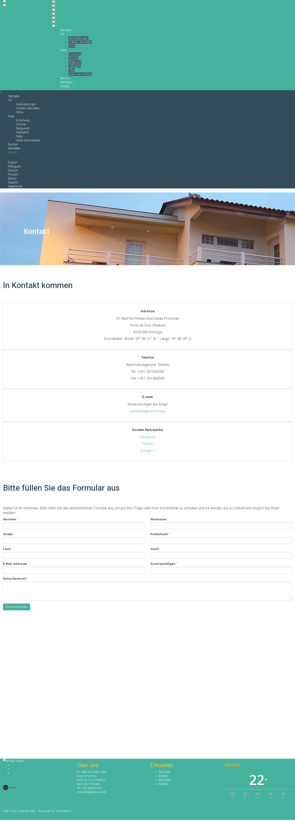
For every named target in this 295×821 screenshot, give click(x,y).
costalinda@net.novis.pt (147, 411)
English (12, 162)
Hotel (63, 50)
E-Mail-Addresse (16, 563)
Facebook (147, 437)
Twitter (147, 444)
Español (13, 182)
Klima (71, 46)
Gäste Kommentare (80, 74)
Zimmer (73, 58)
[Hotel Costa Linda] (24, 2)
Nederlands (15, 186)
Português (14, 166)
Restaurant (74, 62)
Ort (62, 34)
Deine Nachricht (15, 578)
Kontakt (64, 86)
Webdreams (63, 811)
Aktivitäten (66, 82)
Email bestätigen (164, 563)
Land (7, 549)
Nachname (159, 519)
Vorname (10, 519)
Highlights (74, 66)
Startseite (65, 30)
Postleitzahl (160, 534)
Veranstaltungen (78, 38)
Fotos (71, 70)
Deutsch (13, 170)
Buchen (65, 78)
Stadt (155, 549)
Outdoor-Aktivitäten (80, 42)
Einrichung (74, 54)
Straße (8, 534)
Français (13, 174)
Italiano (12, 178)
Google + (147, 450)
